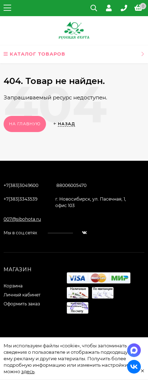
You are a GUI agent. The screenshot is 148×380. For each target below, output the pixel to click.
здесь (27, 371)
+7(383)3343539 (20, 199)
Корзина (13, 285)
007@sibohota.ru (22, 219)
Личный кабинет (22, 294)
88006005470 (71, 185)
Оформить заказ (22, 303)
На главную (25, 123)
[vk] (84, 232)
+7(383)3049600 (21, 185)
